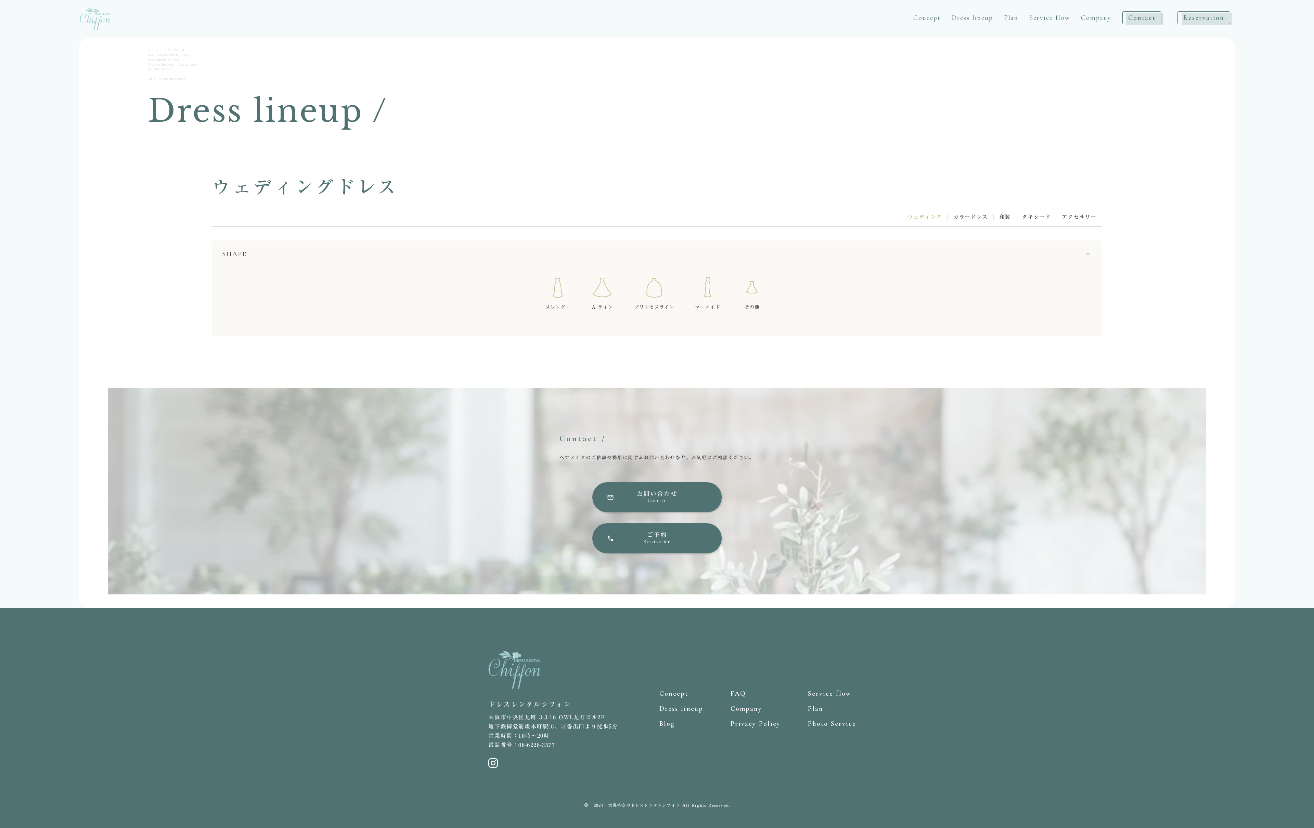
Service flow (1049, 18)
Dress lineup (972, 18)
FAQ (738, 693)
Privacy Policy (756, 724)
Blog (667, 724)
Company (1096, 18)
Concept (927, 18)
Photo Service (832, 724)
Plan (1011, 18)
